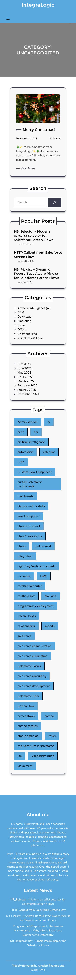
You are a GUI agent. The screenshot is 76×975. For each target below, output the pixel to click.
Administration (28, 422)
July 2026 (24, 364)
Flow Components (30, 536)
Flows (22, 546)
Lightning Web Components (36, 566)
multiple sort (26, 596)
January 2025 (26, 390)
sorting (49, 716)
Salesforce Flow (28, 696)
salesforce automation (32, 656)
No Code (50, 596)
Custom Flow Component (35, 472)
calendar (49, 452)
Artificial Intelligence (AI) (34, 308)
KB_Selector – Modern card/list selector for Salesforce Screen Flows (33, 236)
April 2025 (24, 377)
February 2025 (27, 385)
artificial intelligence (31, 442)
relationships (26, 626)
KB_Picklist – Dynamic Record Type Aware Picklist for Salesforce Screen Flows (36, 274)
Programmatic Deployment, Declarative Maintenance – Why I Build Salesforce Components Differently (38, 930)
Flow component (29, 526)
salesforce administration (34, 646)
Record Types (27, 616)
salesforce (24, 636)
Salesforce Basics (29, 666)
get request (43, 546)
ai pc (21, 432)
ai (49, 422)
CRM (20, 312)
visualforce (25, 766)
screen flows (26, 716)
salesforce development (34, 686)
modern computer (30, 586)
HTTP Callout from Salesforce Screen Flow (38, 255)
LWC (43, 576)
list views (24, 576)
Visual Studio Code (30, 338)
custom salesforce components (30, 484)
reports (50, 626)
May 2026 (24, 373)
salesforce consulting (32, 676)
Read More (28, 168)
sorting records (28, 726)
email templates (28, 516)
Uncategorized (27, 334)
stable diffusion (28, 736)
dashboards (25, 496)
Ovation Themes (48, 966)
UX (20, 756)
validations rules (43, 756)
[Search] (54, 202)
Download (24, 317)
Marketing (24, 321)
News (21, 325)
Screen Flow (26, 706)
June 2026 (24, 368)
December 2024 (28, 394)
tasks (52, 736)
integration (25, 556)
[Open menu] (8, 18)
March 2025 (25, 381)
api (36, 432)
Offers (21, 329)
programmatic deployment (36, 606)
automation (25, 452)
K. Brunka (55, 138)
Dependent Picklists (31, 506)
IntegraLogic (38, 5)
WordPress (37, 970)
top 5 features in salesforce (36, 746)
